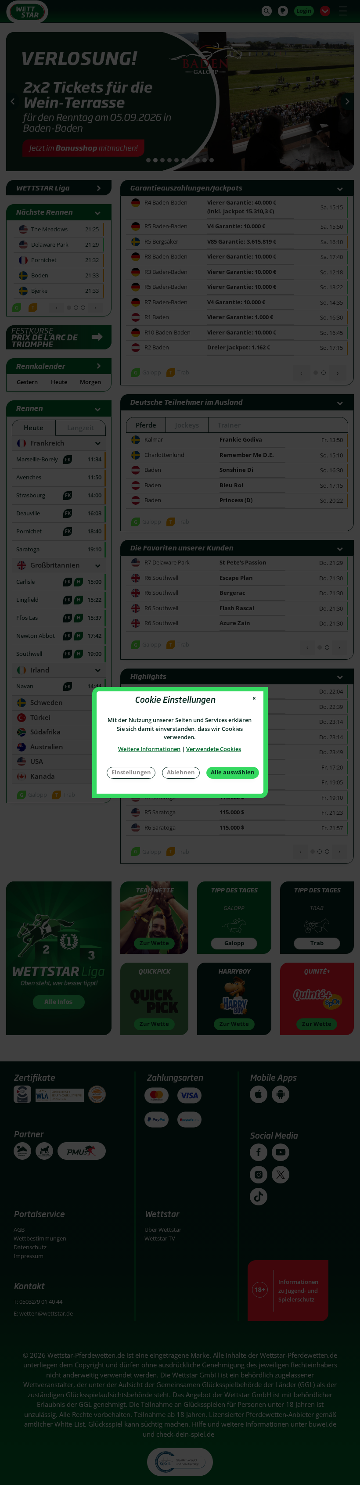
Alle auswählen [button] (233, 772)
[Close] (254, 699)
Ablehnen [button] (181, 772)
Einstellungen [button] (131, 772)
